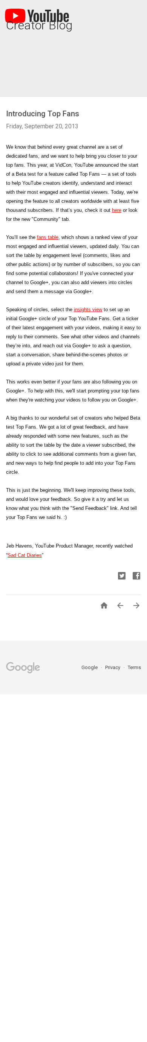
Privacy (113, 667)
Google (90, 667)
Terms (134, 667)
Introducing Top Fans (42, 113)
